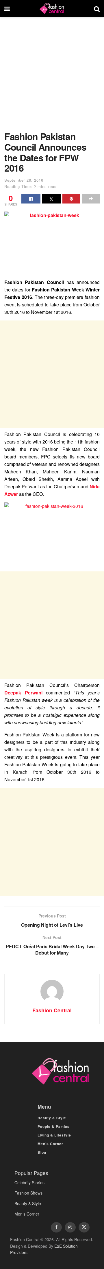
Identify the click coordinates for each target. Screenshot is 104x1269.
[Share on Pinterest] (71, 198)
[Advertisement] (52, 77)
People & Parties (54, 1126)
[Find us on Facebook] (56, 1227)
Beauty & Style (52, 1117)
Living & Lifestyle (54, 1135)
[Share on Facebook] (30, 198)
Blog (42, 1152)
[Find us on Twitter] (84, 1227)
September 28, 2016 (23, 180)
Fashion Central (52, 1010)
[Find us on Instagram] (70, 1227)
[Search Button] (97, 8)
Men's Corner (26, 1214)
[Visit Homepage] (52, 8)
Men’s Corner (50, 1143)
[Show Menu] (7, 8)
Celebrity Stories (29, 1182)
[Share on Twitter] (51, 198)
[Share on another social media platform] (91, 198)
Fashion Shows (28, 1193)
